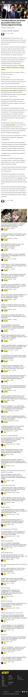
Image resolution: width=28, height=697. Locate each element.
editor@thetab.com (18, 691)
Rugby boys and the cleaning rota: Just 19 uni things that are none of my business (13, 580)
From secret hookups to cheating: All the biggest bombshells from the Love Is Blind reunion (12, 592)
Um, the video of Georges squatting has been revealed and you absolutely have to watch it (13, 545)
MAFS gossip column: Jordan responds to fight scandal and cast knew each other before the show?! (14, 462)
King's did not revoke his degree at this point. (12, 90)
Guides (13, 228)
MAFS (12, 465)
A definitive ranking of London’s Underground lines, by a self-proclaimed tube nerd (13, 225)
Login (9, 684)
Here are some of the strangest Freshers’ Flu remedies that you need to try (13, 256)
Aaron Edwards (8, 279)
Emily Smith (7, 454)
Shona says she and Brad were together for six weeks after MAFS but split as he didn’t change (14, 616)
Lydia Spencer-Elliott (9, 444)
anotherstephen (8, 430)
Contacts (19, 678)
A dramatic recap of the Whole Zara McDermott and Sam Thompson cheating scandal (12, 428)
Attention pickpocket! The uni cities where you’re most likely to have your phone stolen (14, 556)
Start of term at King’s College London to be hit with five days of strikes (13, 306)
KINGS (5, 229)
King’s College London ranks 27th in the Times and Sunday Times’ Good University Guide (14, 296)
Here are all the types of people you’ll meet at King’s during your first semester (13, 266)
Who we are (19, 677)
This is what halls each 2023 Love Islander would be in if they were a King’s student (13, 357)
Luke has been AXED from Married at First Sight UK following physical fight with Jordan (13, 659)
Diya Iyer (6, 339)
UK (5, 432)
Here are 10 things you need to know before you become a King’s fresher (13, 316)
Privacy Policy (11, 678)
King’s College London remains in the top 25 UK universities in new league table (13, 387)
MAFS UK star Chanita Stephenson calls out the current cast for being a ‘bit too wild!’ (13, 638)
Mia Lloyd (6, 360)
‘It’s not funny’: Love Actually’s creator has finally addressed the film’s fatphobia (13, 533)
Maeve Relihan (7, 258)
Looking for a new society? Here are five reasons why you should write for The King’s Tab (13, 286)
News (12, 33)
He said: (20, 178)
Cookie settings (20, 679)
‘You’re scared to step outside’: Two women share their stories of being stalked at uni (14, 511)
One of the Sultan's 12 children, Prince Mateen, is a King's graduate (12, 67)
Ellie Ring (6, 547)
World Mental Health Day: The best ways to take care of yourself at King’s (12, 245)
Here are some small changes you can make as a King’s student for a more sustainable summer (14, 347)
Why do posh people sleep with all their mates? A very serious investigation (14, 605)
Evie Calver (7, 228)
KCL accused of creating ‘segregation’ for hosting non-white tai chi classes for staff (12, 326)
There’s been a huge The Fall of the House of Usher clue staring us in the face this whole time (13, 499)
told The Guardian (10, 125)
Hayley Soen (7, 465)
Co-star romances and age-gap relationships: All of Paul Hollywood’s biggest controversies (12, 440)
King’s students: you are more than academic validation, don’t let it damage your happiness (13, 407)
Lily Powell (7, 248)
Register (10, 683)
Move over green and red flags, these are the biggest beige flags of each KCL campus (14, 337)
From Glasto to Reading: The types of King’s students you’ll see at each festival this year (13, 367)
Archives (10, 679)
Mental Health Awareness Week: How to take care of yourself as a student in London (14, 417)
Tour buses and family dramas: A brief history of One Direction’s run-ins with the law (13, 489)
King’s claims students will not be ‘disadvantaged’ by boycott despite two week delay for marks (14, 397)
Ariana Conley (7, 370)
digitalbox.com (6, 691)
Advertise (10, 677)
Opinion (17, 410)
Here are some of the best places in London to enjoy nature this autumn (13, 235)
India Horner (7, 400)
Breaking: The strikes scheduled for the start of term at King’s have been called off (13, 276)
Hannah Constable (9, 349)
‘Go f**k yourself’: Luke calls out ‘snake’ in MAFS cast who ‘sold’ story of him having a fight (13, 648)
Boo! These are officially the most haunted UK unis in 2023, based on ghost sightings (12, 451)
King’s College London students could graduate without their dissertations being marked (13, 377)
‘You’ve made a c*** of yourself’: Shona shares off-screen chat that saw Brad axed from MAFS (13, 627)
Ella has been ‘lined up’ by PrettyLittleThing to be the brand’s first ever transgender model (13, 477)
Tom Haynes (7, 33)
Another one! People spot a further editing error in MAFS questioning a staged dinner (12, 521)
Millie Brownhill (8, 238)
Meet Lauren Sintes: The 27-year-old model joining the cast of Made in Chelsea (13, 570)
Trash (18, 492)
